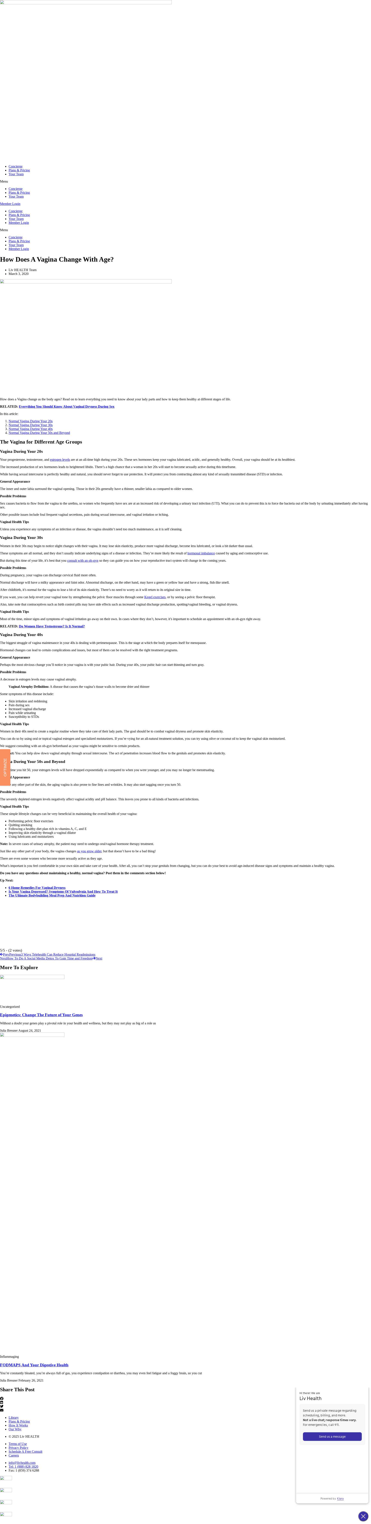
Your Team (16, 174)
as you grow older (89, 851)
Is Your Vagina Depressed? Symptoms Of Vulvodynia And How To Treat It (63, 891)
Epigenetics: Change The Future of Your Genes (41, 1015)
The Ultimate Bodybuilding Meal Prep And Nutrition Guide (52, 895)
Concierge (16, 166)
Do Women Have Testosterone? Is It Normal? (52, 626)
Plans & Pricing (19, 170)
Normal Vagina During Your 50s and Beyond (39, 433)
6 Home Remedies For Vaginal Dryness (37, 887)
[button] (185, 181)
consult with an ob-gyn (82, 560)
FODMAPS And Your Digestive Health (34, 1365)
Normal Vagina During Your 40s (31, 429)
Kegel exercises (155, 597)
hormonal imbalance (201, 553)
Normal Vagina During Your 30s (31, 425)
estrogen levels (60, 459)
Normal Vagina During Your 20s (31, 421)
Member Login (19, 222)
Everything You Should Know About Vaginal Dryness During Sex (66, 406)
